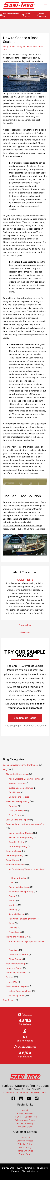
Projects (9, 977)
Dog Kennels (9, 1000)
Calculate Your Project (25, 1120)
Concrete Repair (13, 851)
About (25, 1110)
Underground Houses (19, 797)
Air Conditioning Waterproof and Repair (27, 869)
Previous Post (25, 625)
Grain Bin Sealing (16, 842)
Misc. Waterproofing (15, 963)
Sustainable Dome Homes (21, 788)
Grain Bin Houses (17, 783)
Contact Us (25, 1137)
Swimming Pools (16, 995)
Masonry (13, 982)
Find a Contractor (30, 1171)
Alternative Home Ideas (17, 774)
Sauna (11, 923)
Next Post (25, 632)
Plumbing (13, 909)
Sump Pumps (15, 815)
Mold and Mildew (17, 810)
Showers (13, 927)
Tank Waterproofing (18, 846)
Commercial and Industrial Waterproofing (25, 824)
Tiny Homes (14, 792)
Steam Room (15, 932)
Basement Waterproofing (17, 801)
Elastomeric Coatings (19, 887)
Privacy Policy (25, 1154)
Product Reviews (25, 1113)
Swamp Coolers (18, 878)
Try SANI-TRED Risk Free (25, 1117)
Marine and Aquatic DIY (17, 937)
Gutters (12, 900)
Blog (6, 46)
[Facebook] (13, 1098)
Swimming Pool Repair (16, 986)
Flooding (13, 806)
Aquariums (14, 950)
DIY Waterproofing (14, 855)
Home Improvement (15, 864)
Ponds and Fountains (16, 972)
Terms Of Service (25, 1151)
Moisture (13, 905)
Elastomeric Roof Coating (21, 833)
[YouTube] (29, 1098)
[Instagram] (21, 1098)
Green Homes (12, 860)
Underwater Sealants (18, 954)
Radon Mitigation (17, 914)
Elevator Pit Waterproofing (21, 837)
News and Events (14, 968)
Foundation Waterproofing (21, 891)
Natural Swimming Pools (20, 991)
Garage (12, 896)
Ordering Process (25, 1141)
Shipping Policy (25, 1144)
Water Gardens (16, 959)
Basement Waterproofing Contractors (20, 765)
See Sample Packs (25, 717)
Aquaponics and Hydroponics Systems (27, 941)
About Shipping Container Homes (24, 779)
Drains (12, 882)
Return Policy (25, 1147)
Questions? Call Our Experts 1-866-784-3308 (25, 1092)
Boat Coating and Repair (21, 46)
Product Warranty (25, 1123)
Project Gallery (25, 1126)
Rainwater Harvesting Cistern (22, 919)
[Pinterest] (36, 1098)
